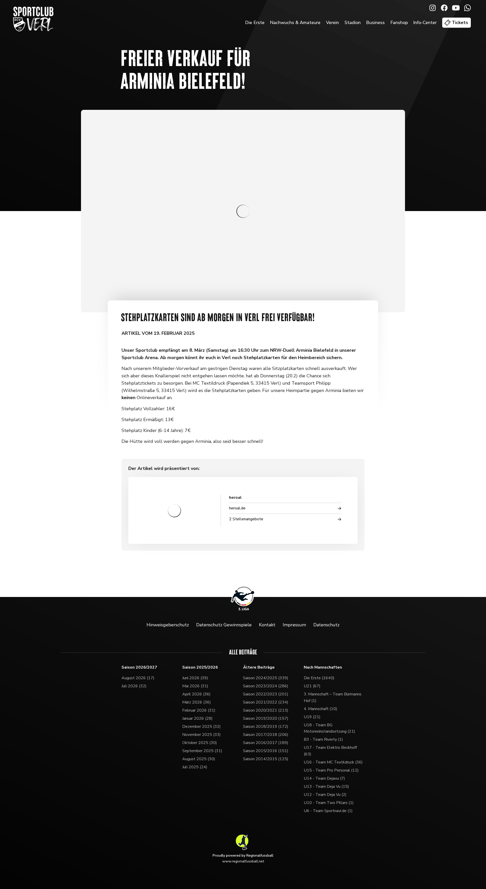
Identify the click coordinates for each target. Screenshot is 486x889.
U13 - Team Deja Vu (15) (326, 786)
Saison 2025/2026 (200, 667)
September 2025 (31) (202, 751)
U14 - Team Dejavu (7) (324, 778)
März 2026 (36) (196, 702)
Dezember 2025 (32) (201, 726)
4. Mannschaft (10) (320, 709)
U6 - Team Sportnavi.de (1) (328, 811)
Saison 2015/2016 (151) (265, 751)
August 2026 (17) (138, 678)
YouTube (456, 8)
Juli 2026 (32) (134, 686)
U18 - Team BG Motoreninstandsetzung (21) (329, 728)
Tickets (460, 22)
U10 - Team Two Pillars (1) (329, 802)
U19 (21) (312, 717)
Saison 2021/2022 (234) (265, 702)
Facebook (444, 8)
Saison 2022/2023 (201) (265, 694)
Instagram (432, 8)
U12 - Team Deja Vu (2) (325, 794)
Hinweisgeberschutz (168, 625)
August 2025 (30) (198, 759)
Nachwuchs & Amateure (295, 22)
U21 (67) (312, 686)
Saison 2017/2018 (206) (265, 734)
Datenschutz (326, 625)
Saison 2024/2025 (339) (265, 678)
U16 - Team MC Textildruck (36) (333, 762)
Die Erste (255, 22)
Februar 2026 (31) (198, 710)
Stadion (353, 22)
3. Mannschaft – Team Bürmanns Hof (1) (332, 697)
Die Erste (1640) (319, 678)
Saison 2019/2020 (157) (265, 718)
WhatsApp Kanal (467, 8)
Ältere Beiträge (259, 667)
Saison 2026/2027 (139, 667)
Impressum (294, 625)
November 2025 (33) (201, 734)
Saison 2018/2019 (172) (265, 726)
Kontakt (267, 625)
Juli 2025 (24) (194, 767)
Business (375, 22)
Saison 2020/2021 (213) (265, 710)
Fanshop (399, 22)
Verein (332, 22)
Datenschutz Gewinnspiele (224, 625)
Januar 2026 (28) (197, 718)
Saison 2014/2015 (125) (265, 759)
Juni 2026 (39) (195, 678)
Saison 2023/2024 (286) (265, 686)
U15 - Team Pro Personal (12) (331, 770)
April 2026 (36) (196, 694)
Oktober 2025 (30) (199, 743)
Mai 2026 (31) (195, 686)
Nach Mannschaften (323, 667)
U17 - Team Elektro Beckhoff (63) (330, 751)
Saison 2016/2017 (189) (265, 743)
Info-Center (425, 22)
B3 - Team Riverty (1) (323, 739)
